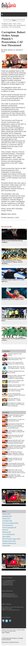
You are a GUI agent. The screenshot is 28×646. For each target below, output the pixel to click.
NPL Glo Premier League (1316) (11, 539)
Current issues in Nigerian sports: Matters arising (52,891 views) (16, 432)
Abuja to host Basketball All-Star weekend (12, 241)
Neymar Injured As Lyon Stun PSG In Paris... (14, 319)
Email (9, 639)
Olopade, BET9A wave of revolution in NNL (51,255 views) (15, 460)
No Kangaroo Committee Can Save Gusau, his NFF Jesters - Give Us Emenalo (16, 404)
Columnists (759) (7, 521)
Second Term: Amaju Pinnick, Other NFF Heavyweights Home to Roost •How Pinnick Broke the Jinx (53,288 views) (13, 426)
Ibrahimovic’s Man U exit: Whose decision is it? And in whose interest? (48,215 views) (16, 471)
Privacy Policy (9, 629)
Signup (8, 632)
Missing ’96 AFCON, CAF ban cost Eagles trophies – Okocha (16, 367)
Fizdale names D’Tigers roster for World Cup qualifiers (16, 385)
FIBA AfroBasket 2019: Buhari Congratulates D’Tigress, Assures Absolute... (12, 261)
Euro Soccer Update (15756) (10, 523)
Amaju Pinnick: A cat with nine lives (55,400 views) (16, 420)
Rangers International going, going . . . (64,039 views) (16, 415)
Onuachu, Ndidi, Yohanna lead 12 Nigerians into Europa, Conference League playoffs (16, 377)
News (14, 23)
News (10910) (6, 536)
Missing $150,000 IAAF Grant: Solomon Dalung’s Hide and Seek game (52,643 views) (16, 442)
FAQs (3, 629)
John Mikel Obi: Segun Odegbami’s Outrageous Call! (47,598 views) (16, 476)
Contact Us (6, 631)
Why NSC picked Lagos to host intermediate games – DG (16, 358)
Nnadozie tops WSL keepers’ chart (13, 299)
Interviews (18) (6, 532)
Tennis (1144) (6, 545)
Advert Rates (13, 631)
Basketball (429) (7, 516)
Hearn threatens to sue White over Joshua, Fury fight (16, 390)
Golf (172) (5, 530)
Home (10, 23)
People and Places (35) (8, 541)
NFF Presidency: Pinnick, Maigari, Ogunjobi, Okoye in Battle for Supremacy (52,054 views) (13, 454)
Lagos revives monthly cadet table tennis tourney (16, 381)
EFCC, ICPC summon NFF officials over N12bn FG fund (16, 363)
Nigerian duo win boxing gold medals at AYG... (14, 339)
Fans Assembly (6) (7, 525)
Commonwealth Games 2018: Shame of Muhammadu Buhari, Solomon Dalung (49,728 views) (13, 465)
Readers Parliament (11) (9, 543)
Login (3, 632)
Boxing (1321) (6, 518)
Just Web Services (14, 642)
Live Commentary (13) (8, 534)
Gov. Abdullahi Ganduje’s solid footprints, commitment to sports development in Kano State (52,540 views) (13, 447)
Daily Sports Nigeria (11, 638)
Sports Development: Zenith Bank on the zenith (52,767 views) (15, 437)
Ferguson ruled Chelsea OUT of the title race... (13, 280)
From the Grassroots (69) (9, 527)
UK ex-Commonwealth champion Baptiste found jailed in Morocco (16, 395)
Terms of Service (17, 629)
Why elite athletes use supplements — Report (14, 399)
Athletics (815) (6, 514)
